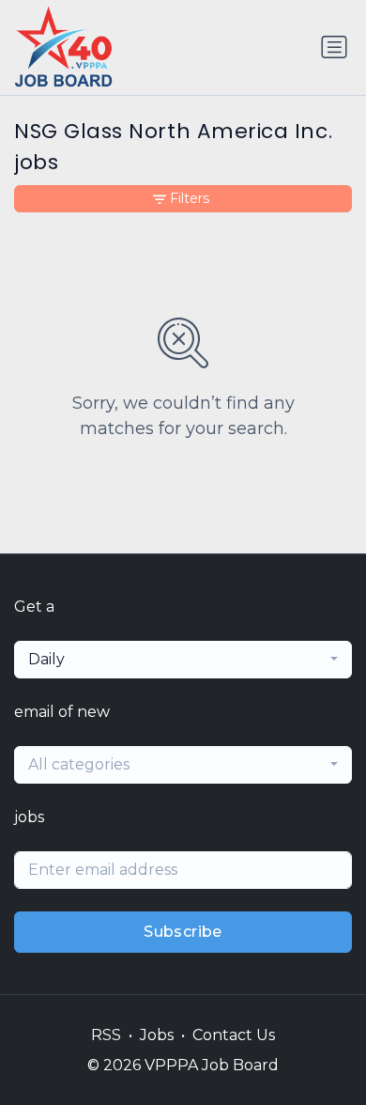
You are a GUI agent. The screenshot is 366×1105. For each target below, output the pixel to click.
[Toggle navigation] (334, 47)
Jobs (157, 1035)
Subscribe (183, 932)
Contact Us (233, 1035)
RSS (106, 1035)
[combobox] (183, 659)
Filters (189, 198)
